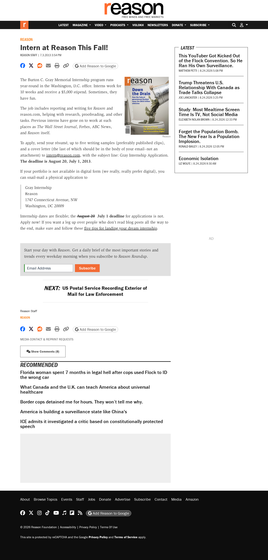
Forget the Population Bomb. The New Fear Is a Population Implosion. (209, 136)
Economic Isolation (199, 158)
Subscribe (198, 25)
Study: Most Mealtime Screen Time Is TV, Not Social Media (209, 111)
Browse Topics (45, 499)
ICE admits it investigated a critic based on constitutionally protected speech (91, 423)
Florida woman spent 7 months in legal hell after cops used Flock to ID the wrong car (93, 374)
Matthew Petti (188, 70)
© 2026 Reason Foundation (38, 527)
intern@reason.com (63, 155)
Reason (26, 39)
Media (176, 499)
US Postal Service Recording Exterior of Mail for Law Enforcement (95, 291)
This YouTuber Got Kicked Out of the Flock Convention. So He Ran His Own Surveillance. (210, 61)
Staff (80, 499)
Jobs (91, 499)
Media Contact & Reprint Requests (46, 339)
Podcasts (118, 25)
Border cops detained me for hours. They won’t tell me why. (81, 402)
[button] (244, 25)
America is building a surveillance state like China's (73, 412)
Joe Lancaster (188, 97)
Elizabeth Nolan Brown (194, 119)
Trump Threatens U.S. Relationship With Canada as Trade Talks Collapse (209, 87)
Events (66, 499)
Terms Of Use (109, 527)
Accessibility (68, 527)
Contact (161, 499)
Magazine (80, 25)
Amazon (192, 499)
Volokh (138, 25)
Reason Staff (28, 55)
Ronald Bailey (188, 146)
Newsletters (158, 25)
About (25, 499)
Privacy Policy (88, 527)
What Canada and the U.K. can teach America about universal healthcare (85, 389)
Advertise (122, 499)
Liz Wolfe (185, 163)
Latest (63, 25)
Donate (178, 25)
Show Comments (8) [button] (44, 351)
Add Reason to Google (97, 65)
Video (99, 25)
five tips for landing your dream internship (120, 228)
